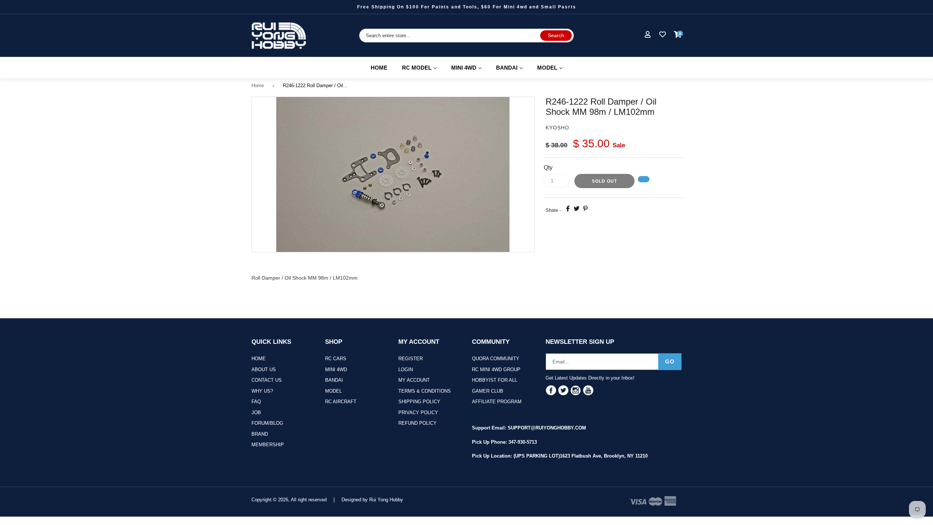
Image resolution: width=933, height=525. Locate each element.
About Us (263, 369)
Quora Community (495, 358)
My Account (414, 380)
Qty (548, 167)
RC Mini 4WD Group (496, 369)
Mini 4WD (336, 369)
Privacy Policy (418, 412)
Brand (259, 434)
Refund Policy (417, 423)
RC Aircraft (340, 401)
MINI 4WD (469, 67)
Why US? (262, 391)
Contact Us (266, 380)
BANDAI (512, 67)
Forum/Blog (267, 423)
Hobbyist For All (494, 380)
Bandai (334, 380)
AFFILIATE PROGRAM (497, 401)
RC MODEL (422, 67)
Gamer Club (487, 391)
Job (256, 412)
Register (410, 358)
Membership (267, 444)
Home (379, 68)
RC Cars (335, 358)
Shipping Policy (419, 401)
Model (333, 391)
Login (405, 369)
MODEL (553, 67)
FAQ (256, 401)
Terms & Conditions (424, 391)
